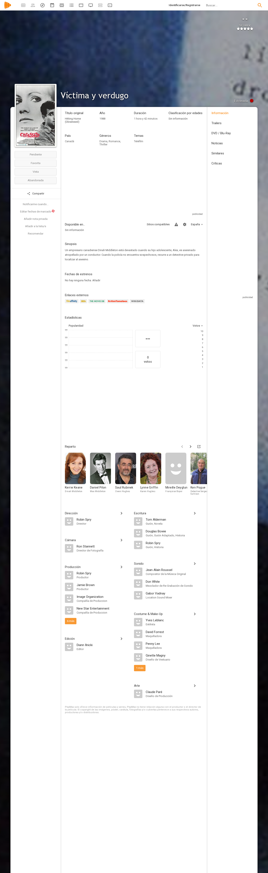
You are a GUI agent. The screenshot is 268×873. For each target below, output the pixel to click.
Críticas (216, 163)
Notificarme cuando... (36, 204)
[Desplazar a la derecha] (190, 446)
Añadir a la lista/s (35, 226)
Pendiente (36, 154)
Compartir (38, 193)
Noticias (217, 143)
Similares (217, 153)
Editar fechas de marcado (37, 211)
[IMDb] (84, 303)
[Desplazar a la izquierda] (182, 446)
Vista (36, 171)
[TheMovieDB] (97, 303)
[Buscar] (260, 5)
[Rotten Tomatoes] (118, 303)
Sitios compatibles (158, 224)
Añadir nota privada (36, 218)
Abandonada (36, 180)
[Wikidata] (138, 303)
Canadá (69, 141)
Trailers (216, 123)
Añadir (96, 280)
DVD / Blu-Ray (221, 133)
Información (219, 113)
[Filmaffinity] (72, 303)
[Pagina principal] (7, 7)
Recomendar (35, 233)
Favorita (35, 163)
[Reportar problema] (176, 224)
